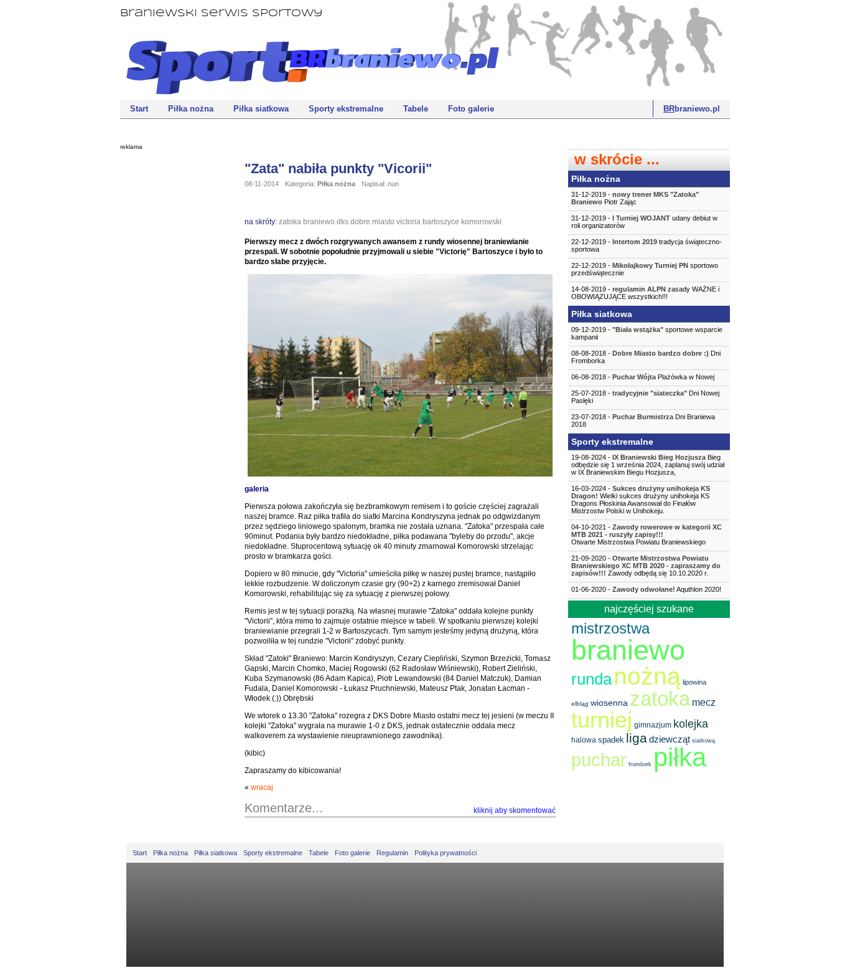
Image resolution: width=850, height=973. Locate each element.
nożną (647, 676)
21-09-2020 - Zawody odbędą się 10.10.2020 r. (646, 565)
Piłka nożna (190, 108)
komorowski (481, 221)
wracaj (262, 787)
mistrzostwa (610, 628)
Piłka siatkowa (261, 108)
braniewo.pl (691, 108)
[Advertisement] (170, 346)
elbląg (580, 703)
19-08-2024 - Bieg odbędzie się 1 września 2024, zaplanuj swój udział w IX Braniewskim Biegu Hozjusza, (647, 464)
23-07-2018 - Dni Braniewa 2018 (643, 420)
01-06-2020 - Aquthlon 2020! (646, 589)
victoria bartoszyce (427, 221)
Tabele (415, 108)
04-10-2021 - (646, 534)
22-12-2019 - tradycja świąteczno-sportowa (646, 245)
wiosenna (609, 703)
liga (636, 738)
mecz (704, 702)
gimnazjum (652, 725)
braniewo (319, 221)
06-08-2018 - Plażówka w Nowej (642, 377)
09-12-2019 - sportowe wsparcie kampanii (646, 333)
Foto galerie (471, 108)
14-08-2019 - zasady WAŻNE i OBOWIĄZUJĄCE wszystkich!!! (645, 292)
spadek (611, 739)
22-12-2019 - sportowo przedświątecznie (644, 269)
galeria (257, 489)
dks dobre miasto (366, 221)
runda (591, 679)
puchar (599, 760)
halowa (583, 740)
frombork (640, 764)
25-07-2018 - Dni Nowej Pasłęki (645, 396)
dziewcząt (669, 739)
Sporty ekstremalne (346, 108)
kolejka (690, 724)
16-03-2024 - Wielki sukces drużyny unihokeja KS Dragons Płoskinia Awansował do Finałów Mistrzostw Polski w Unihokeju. (640, 500)
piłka (679, 757)
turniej (601, 720)
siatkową (703, 741)
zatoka (290, 221)
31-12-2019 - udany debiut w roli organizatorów (644, 221)
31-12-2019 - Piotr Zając (635, 198)
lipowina (694, 682)
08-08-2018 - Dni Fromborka (646, 356)
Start (139, 108)
